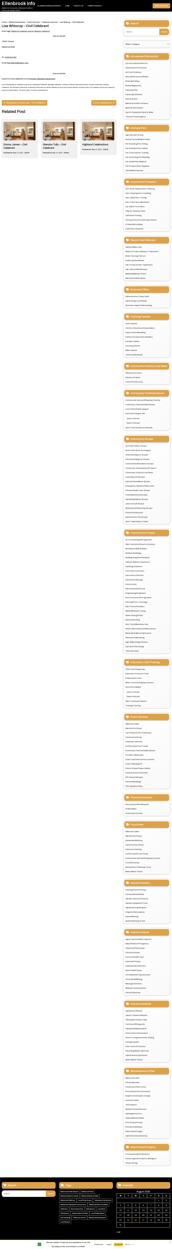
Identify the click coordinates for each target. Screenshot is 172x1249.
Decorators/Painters (134, 575)
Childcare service (79, 1217)
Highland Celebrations (95, 144)
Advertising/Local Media (136, 301)
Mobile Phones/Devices (135, 1109)
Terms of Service (94, 6)
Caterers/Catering (133, 737)
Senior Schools (133, 423)
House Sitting (131, 1163)
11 (128, 1210)
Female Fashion (132, 341)
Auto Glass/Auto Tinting (136, 198)
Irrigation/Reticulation (135, 912)
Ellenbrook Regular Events (49, 6)
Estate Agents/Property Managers (140, 1158)
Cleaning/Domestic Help (136, 1020)
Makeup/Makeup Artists (135, 274)
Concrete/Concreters (134, 571)
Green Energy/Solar (134, 615)
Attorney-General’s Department (42, 79)
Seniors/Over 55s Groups (136, 517)
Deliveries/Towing (133, 215)
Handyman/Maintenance (136, 1029)
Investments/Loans (134, 813)
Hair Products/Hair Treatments (139, 265)
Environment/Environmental (137, 1091)
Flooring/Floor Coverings (136, 602)
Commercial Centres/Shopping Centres (142, 400)
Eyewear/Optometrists (135, 966)
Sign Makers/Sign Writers (136, 642)
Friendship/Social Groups (136, 495)
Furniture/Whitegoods (135, 1024)
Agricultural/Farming (134, 135)
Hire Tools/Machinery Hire (136, 624)
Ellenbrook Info (18, 3)
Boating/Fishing (132, 81)
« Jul (118, 1232)
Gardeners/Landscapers (136, 908)
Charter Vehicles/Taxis (135, 211)
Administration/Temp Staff (137, 296)
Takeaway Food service (102, 1200)
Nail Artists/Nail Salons (135, 278)
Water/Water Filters (134, 871)
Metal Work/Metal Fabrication (138, 633)
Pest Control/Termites (135, 1046)
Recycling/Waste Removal (137, 1051)
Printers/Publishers (134, 1127)
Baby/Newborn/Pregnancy (137, 944)
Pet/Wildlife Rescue (134, 170)
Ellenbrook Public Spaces (69, 1191)
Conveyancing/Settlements (137, 1154)
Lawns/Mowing (131, 916)
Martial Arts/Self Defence (136, 103)
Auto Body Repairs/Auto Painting (140, 189)
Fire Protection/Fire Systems (138, 598)
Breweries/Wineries (134, 840)
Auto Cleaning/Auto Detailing (138, 193)
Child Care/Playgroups (135, 669)
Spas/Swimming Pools (135, 921)
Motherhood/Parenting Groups (139, 508)
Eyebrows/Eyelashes (134, 260)
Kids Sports (90, 1209)
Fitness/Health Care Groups (137, 490)
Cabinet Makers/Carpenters (137, 562)
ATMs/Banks (131, 809)
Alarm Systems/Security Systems (140, 544)
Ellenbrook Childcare (67, 1200)
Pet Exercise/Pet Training (137, 153)
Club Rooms (64, 1213)
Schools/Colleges (133, 687)
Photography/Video (134, 786)
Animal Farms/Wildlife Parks (137, 139)
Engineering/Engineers (135, 593)
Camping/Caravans (133, 94)
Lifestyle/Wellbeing (134, 979)
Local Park (101, 1209)
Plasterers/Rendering (135, 638)
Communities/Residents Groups (139, 464)
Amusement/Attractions (136, 68)
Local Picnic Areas (84, 1200)
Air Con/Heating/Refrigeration (138, 540)
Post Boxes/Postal (133, 1122)
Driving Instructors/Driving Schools (141, 220)
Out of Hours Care (77, 1209)
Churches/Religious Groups (137, 459)
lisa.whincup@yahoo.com (17, 63)
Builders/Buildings (133, 553)
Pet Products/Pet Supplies (137, 166)
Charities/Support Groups (136, 455)
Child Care (64, 1209)
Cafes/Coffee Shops (134, 845)
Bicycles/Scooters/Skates (136, 77)
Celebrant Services (133, 742)
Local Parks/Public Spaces (137, 409)
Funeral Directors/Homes (136, 773)
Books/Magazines (133, 85)
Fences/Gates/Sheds (134, 894)
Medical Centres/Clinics (135, 988)
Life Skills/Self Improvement (137, 975)
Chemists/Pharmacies (135, 948)
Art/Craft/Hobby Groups (136, 446)
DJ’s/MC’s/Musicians (134, 755)
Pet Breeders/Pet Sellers (136, 148)
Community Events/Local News (139, 473)
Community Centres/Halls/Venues (140, 405)
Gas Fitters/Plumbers (135, 606)
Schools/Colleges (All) (135, 413)
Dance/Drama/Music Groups (137, 481)
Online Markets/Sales (134, 1118)
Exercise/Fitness (133, 961)
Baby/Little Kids (132, 1078)
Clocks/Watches (132, 1082)
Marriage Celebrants (42, 31)
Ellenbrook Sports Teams (69, 1196)
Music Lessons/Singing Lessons (139, 682)
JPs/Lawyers (131, 1105)
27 (143, 1220)
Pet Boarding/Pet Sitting (136, 144)
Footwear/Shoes (132, 346)
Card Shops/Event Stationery (138, 733)
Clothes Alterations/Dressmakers (140, 328)
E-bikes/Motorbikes (134, 224)
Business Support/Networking (138, 305)
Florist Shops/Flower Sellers (137, 768)
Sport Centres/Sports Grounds (139, 428)
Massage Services (133, 984)
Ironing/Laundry (132, 1042)
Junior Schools (133, 418)
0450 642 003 (10, 57)
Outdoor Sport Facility (80, 1213)
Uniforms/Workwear (134, 355)
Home (67, 6)
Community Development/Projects (140, 468)
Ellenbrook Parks (87, 1191)
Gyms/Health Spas (133, 970)
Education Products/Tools (137, 674)
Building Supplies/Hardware (137, 557)
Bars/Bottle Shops (133, 728)
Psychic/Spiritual (132, 993)
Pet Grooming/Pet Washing (137, 157)
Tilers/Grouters (132, 651)
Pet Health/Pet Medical (135, 162)
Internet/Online (132, 1100)
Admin (26, 153)
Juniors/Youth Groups (134, 504)
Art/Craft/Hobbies (133, 72)
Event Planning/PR (133, 764)
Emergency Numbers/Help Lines (139, 486)
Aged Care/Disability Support (138, 939)
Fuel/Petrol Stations (134, 229)
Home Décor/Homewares (136, 1033)
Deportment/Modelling (135, 332)
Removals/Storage (133, 1131)
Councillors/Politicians (135, 477)
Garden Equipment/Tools (136, 903)
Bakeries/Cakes (132, 724)
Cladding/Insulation (133, 566)
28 (151, 1220)
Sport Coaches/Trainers (136, 701)
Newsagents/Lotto (133, 1114)
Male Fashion (131, 350)
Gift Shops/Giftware (134, 777)
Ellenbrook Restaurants (97, 1217)
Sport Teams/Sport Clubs (136, 521)
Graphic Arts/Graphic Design (138, 1096)
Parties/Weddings (133, 782)
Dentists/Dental (132, 952)
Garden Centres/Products (136, 899)
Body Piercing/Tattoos (135, 256)
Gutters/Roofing (132, 620)
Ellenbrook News (132, 377)
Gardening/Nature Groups (136, 499)
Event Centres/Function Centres (139, 759)
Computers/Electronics (135, 1087)
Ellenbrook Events (133, 373)
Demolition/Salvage (134, 580)
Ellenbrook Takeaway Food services (73, 1204)
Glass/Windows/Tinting (135, 611)
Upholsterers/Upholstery (136, 1055)
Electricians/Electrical (135, 589)
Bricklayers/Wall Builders (136, 549)
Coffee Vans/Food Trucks (136, 746)
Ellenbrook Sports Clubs (89, 1196)
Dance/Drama (131, 99)
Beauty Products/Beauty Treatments (141, 251)
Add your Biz (161, 6)
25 (128, 1220)
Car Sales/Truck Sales (135, 207)
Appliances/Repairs (134, 1011)
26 (136, 1220)
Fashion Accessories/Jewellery (139, 337)
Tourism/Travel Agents (135, 117)
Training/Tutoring (133, 706)
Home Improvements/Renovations (140, 629)
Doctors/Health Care (134, 957)
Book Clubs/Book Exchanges (138, 450)
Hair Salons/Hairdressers (136, 269)
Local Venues (65, 1222)
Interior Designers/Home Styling (139, 1037)
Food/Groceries (132, 863)
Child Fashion (131, 324)
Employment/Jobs (133, 678)
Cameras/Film (131, 90)
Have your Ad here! (59, 36)
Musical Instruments (134, 108)
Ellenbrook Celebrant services (22, 31)
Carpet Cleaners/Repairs (136, 1015)
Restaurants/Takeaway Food (138, 867)
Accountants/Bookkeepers (137, 804)
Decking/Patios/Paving (135, 890)
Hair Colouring (65, 1217)
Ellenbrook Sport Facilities (98, 1204)
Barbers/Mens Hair (133, 247)
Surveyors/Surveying (134, 646)
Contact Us (78, 6)
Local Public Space (98, 1213)
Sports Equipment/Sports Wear (139, 112)
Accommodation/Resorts (136, 63)
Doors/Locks (131, 584)
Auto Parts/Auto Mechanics (137, 202)
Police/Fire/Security (134, 382)
